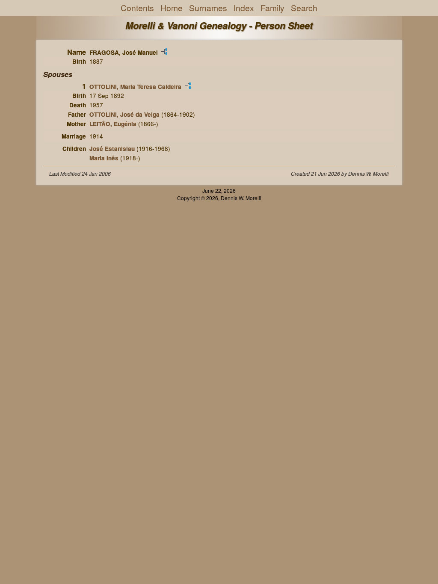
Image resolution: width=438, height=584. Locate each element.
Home (171, 8)
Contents (137, 8)
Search (304, 8)
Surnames (208, 8)
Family (272, 8)
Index (244, 8)
